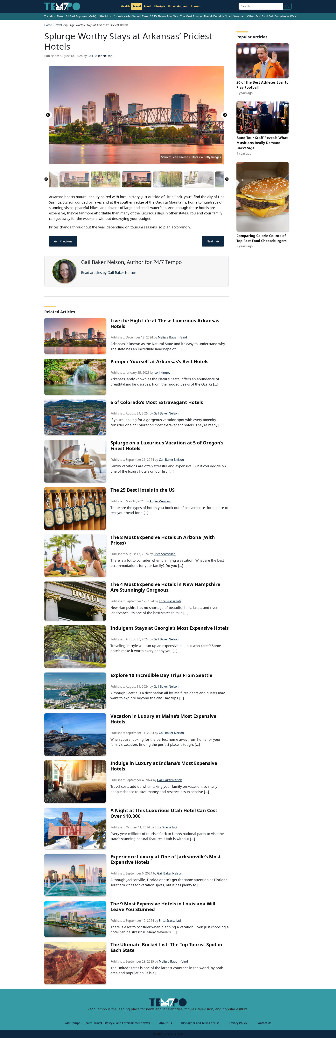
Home (48, 25)
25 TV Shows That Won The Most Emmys (176, 16)
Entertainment (178, 6)
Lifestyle (159, 6)
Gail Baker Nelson (100, 56)
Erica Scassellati (165, 554)
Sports (195, 6)
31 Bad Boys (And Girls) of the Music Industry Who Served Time (107, 16)
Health (125, 6)
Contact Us (263, 1023)
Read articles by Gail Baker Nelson (108, 272)
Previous (48, 115)
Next (225, 115)
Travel (137, 6)
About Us (165, 1023)
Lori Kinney (162, 373)
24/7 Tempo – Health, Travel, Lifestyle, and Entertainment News (107, 1023)
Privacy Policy (238, 1023)
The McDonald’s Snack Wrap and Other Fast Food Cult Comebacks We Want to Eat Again (261, 16)
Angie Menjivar (160, 501)
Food (147, 6)
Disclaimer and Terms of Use (200, 1023)
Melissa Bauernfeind (172, 337)
